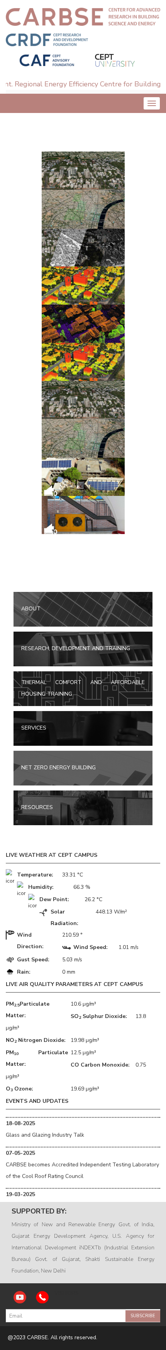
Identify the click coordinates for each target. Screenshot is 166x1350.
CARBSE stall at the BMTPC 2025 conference (62, 1198)
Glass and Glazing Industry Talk (45, 1127)
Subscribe (142, 1316)
